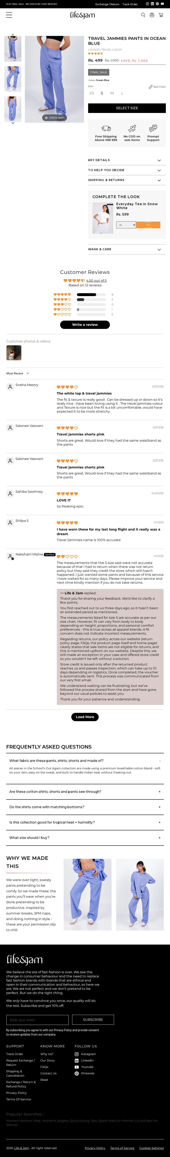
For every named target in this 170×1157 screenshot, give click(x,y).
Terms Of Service (18, 1099)
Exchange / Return (107, 4)
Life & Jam (21, 1148)
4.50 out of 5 (96, 281)
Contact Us (48, 1073)
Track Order (130, 4)
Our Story (47, 1060)
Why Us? (46, 1054)
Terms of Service (122, 1148)
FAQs (44, 1067)
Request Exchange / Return (20, 1063)
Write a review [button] (85, 325)
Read (44, 1080)
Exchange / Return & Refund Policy (21, 1084)
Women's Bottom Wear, (23, 1121)
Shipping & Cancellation (15, 1073)
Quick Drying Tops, (84, 1121)
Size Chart (159, 86)
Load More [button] (85, 717)
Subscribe (93, 1020)
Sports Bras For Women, (116, 1121)
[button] (9, 15)
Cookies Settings (151, 1148)
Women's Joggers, (55, 1121)
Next (12, 123)
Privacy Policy (16, 1093)
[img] (67, 387)
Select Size (127, 108)
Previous (12, 34)
